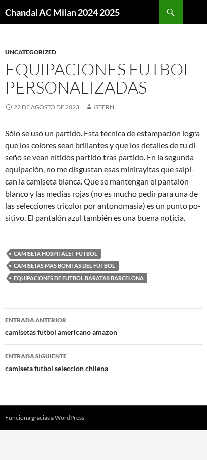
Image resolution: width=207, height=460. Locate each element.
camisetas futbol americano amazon (61, 326)
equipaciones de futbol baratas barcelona (79, 277)
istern (103, 107)
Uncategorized (30, 52)
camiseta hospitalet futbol (55, 253)
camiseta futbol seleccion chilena (56, 362)
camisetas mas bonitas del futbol (64, 265)
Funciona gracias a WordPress (44, 417)
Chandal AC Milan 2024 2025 (62, 12)
